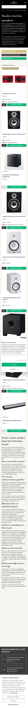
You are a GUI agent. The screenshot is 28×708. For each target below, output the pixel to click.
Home (3, 10)
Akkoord (14, 364)
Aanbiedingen (7, 58)
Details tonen (20, 360)
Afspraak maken (8, 51)
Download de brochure (11, 55)
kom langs (17, 41)
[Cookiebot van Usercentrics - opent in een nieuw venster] (20, 338)
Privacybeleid (14, 693)
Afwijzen (13, 700)
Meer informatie (16, 104)
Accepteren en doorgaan (13, 697)
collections (9, 10)
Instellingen (13, 369)
